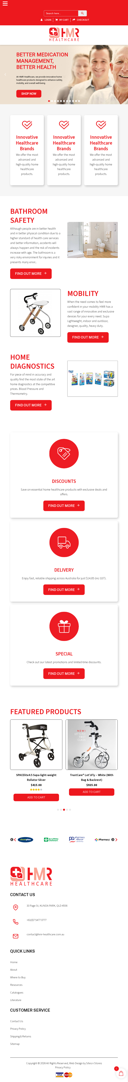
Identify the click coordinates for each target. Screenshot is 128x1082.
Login (47, 20)
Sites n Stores (94, 1063)
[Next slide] (114, 840)
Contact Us (16, 1021)
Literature (15, 1000)
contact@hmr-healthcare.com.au (45, 934)
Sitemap (15, 1044)
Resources (16, 985)
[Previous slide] (13, 840)
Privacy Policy (18, 1029)
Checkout (83, 20)
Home (14, 962)
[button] (5, 74)
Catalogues (16, 993)
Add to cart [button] (36, 792)
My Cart (64, 20)
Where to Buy (18, 977)
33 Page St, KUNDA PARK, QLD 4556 (47, 906)
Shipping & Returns (20, 1036)
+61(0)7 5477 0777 (36, 920)
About (13, 970)
